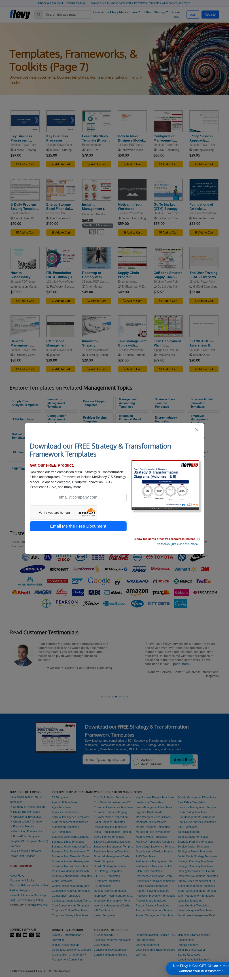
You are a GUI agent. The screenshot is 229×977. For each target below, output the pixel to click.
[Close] (196, 429)
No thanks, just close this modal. (178, 544)
